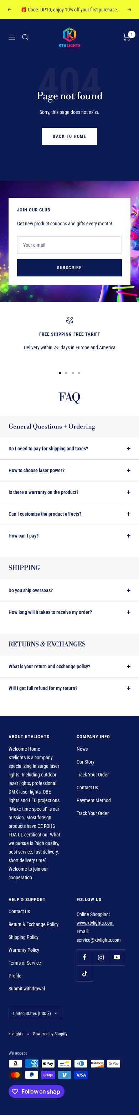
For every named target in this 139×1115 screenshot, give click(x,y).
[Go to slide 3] (73, 373)
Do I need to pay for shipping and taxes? (48, 448)
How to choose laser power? (37, 470)
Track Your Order (93, 775)
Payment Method (94, 800)
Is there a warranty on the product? (43, 492)
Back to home (69, 136)
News (82, 749)
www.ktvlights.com (95, 923)
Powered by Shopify (50, 1033)
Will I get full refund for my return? (43, 688)
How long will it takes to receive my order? (50, 612)
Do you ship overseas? (31, 590)
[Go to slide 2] (66, 373)
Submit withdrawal (27, 988)
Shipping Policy (23, 937)
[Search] (25, 37)
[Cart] (126, 37)
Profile (15, 976)
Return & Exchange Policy (33, 924)
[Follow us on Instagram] (101, 957)
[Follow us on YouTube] (117, 957)
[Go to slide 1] (60, 373)
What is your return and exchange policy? (49, 666)
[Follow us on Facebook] (85, 957)
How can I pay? (23, 536)
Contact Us (87, 787)
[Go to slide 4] (79, 373)
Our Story (85, 762)
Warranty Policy (24, 950)
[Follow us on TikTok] (85, 973)
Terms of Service (25, 963)
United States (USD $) (32, 1013)
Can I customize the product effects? (45, 514)
